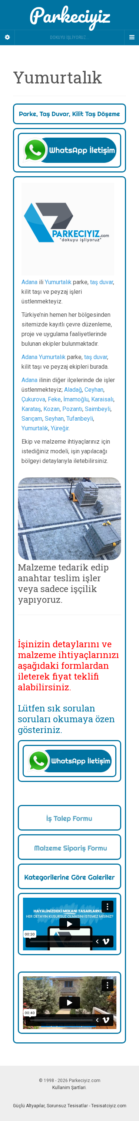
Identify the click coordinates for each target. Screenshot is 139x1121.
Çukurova (33, 399)
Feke (54, 399)
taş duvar (101, 282)
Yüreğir (60, 428)
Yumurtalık (58, 282)
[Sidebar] (7, 37)
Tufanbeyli (79, 418)
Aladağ (73, 389)
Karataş (31, 408)
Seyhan (54, 418)
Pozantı (72, 408)
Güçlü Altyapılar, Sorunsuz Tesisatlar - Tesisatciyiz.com (69, 1105)
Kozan (51, 408)
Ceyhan (94, 389)
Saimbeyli (97, 408)
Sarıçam (31, 418)
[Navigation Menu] (131, 37)
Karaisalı (102, 399)
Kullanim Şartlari (69, 1087)
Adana (29, 282)
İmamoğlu (76, 399)
